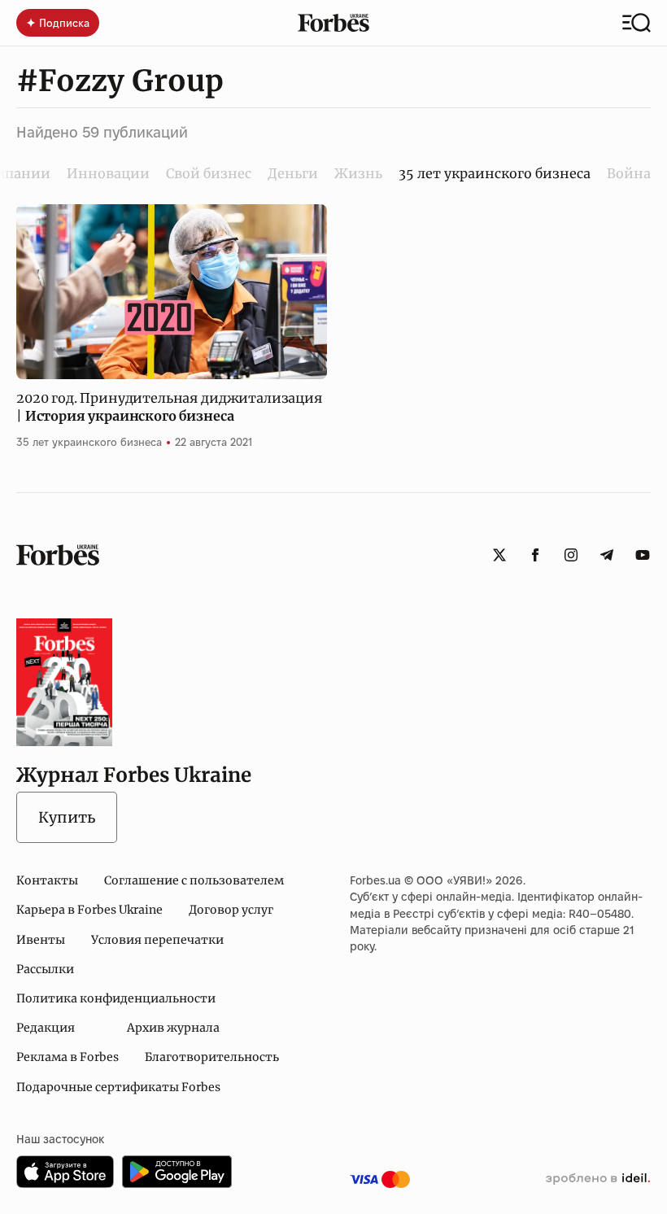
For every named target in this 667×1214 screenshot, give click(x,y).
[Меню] (636, 23)
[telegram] (607, 555)
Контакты (47, 880)
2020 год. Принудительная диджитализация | (169, 407)
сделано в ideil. (598, 1179)
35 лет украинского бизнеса (89, 442)
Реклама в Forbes (67, 1057)
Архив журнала (173, 1027)
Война (629, 173)
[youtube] (642, 555)
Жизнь (358, 173)
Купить (66, 817)
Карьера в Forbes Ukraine (89, 909)
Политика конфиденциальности (116, 998)
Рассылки (45, 969)
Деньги (293, 173)
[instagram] (571, 555)
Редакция (45, 1027)
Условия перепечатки (157, 939)
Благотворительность (212, 1057)
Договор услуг (231, 909)
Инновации (108, 173)
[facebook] (535, 555)
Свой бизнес (208, 173)
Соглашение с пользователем (194, 880)
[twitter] (499, 555)
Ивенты (40, 939)
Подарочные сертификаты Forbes (118, 1087)
